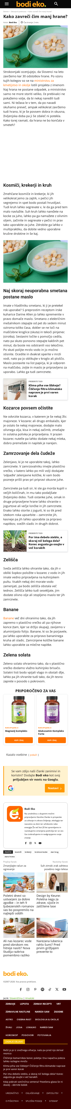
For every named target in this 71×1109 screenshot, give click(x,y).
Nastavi (55, 788)
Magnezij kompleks (16, 731)
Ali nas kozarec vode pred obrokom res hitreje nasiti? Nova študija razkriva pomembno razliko (17, 948)
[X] (35, 842)
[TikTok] (49, 989)
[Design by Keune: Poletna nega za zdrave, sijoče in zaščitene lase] (52, 882)
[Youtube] (40, 842)
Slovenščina (16, 998)
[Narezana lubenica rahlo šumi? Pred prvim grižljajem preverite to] (52, 928)
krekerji (28, 852)
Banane (8, 618)
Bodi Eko (13, 22)
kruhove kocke (41, 852)
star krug (54, 852)
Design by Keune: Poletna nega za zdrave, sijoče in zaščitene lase (48, 901)
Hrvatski (29, 998)
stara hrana (10, 856)
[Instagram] (30, 842)
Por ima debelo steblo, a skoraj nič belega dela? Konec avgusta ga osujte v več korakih (46, 542)
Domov (6, 11)
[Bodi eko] (31, 4)
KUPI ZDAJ (19, 740)
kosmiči (18, 852)
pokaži (33, 754)
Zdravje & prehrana (18, 11)
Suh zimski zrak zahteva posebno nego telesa (54, 867)
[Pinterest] (35, 989)
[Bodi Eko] (15, 825)
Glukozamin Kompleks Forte (51, 732)
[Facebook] (25, 842)
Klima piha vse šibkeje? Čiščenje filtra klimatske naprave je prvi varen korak (45, 391)
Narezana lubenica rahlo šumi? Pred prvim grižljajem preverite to (49, 946)
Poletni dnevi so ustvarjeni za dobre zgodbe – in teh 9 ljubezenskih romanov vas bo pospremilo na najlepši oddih (18, 904)
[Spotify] (42, 989)
